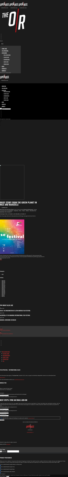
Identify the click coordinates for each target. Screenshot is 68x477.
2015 (2, 292)
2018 (2, 289)
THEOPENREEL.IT (30, 432)
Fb (1, 259)
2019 (2, 288)
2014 (2, 294)
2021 (2, 286)
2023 (2, 284)
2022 (2, 285)
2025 (2, 281)
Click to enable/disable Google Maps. (7, 469)
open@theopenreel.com (19, 379)
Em (0, 259)
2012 (2, 296)
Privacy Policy (31, 418)
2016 (2, 291)
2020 (2, 287)
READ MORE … (3, 377)
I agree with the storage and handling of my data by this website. (18, 418)
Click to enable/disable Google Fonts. (7, 466)
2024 (2, 282)
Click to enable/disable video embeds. (7, 471)
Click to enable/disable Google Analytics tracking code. (11, 464)
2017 (2, 290)
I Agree (8, 476)
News (2, 274)
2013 (2, 295)
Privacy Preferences (3, 476)
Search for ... (4, 451)
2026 (2, 280)
